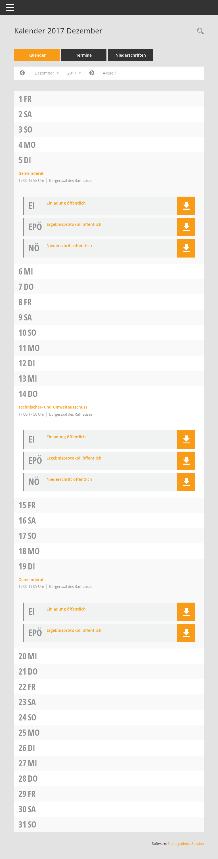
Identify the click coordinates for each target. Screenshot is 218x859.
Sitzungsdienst (186, 843)
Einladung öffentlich (66, 203)
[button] (186, 206)
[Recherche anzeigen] (199, 31)
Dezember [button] (45, 73)
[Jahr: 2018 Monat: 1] (91, 73)
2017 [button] (72, 73)
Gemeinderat (31, 173)
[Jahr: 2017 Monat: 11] (22, 73)
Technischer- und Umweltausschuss (52, 407)
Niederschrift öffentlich (69, 245)
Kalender (37, 55)
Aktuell (109, 73)
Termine (84, 55)
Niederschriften (131, 55)
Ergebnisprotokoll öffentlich (74, 224)
